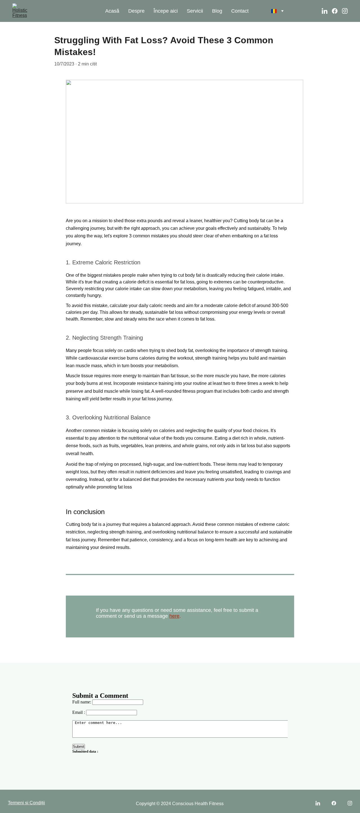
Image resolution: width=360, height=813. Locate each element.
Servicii (195, 11)
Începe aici (166, 11)
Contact (240, 11)
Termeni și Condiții (26, 802)
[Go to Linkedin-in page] (327, 11)
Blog (217, 11)
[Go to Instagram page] (345, 11)
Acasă (112, 11)
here (174, 616)
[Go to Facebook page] (337, 11)
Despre (136, 11)
